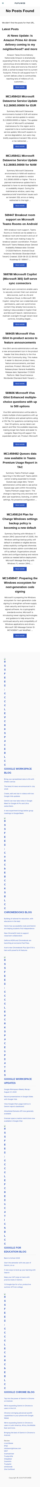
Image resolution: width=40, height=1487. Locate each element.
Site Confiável (9, 1469)
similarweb (8, 1467)
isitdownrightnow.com (12, 1448)
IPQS (6, 1446)
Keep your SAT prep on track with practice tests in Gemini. (17, 1278)
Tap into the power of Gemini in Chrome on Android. (19, 1400)
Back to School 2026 (12, 1258)
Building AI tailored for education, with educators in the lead (18, 920)
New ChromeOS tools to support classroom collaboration (16, 934)
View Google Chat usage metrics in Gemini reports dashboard (17, 1105)
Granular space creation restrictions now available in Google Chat (19, 1119)
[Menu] (3, 3)
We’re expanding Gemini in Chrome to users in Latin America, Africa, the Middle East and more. (19, 1425)
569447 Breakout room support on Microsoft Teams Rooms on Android (20, 220)
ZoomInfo (7, 1461)
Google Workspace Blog (18, 770)
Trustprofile (8, 1456)
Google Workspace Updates (18, 1081)
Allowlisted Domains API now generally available (19, 1112)
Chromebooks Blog (18, 912)
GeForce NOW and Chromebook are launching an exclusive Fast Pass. (17, 941)
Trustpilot (7, 1464)
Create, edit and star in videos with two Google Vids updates (19, 795)
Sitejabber (8, 1459)
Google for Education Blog (15, 1249)
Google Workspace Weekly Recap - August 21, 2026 (17, 1090)
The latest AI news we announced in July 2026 (19, 787)
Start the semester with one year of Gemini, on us (17, 1264)
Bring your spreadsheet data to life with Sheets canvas (19, 780)
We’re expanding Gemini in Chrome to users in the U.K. (18, 1407)
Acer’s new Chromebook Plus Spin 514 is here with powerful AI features (19, 949)
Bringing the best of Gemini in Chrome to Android (19, 1434)
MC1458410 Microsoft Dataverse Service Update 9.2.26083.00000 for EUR (20, 101)
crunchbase (8, 1443)
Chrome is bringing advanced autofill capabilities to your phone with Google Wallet (18, 1415)
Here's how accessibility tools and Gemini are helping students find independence (20, 927)
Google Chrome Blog (19, 1392)
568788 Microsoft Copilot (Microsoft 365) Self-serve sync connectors (20, 279)
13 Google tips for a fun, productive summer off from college (17, 1285)
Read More (20, 87)
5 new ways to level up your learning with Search (19, 1271)
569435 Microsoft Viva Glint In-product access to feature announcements (20, 338)
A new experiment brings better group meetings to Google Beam (18, 812)
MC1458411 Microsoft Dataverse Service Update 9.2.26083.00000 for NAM (20, 160)
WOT (6, 1451)
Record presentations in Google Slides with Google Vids (18, 1098)
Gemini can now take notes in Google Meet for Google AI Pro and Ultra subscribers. (18, 803)
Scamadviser (9, 1454)
